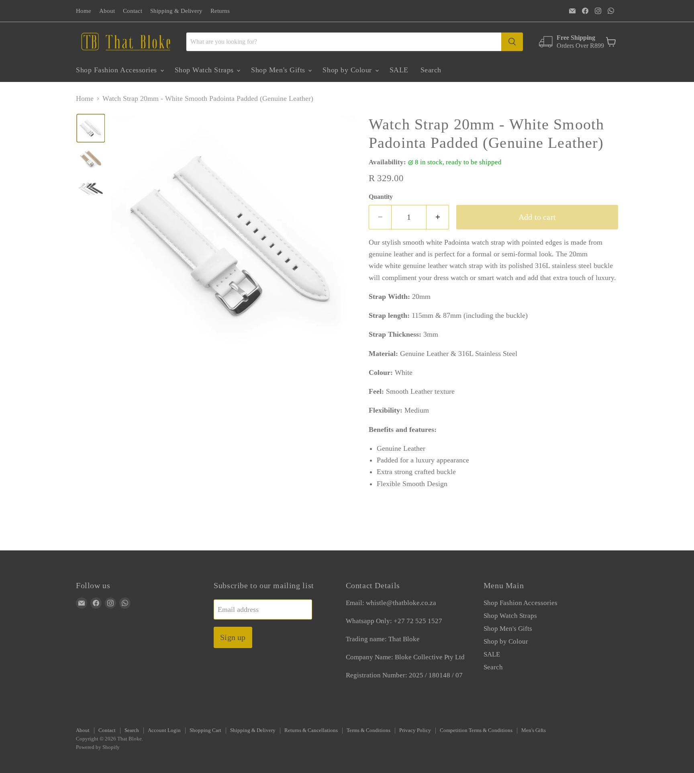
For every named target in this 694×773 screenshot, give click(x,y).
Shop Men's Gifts (279, 70)
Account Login (164, 730)
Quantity (381, 196)
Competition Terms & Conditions (476, 730)
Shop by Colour (348, 70)
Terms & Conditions (368, 730)
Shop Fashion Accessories (117, 70)
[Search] (512, 42)
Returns (220, 11)
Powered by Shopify (98, 747)
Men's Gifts (533, 730)
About (107, 11)
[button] (90, 128)
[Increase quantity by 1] (438, 217)
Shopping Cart (205, 730)
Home (83, 11)
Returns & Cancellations (311, 730)
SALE (399, 70)
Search (430, 70)
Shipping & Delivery (176, 11)
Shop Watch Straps (205, 70)
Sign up (232, 637)
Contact (132, 11)
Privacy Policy (415, 730)
